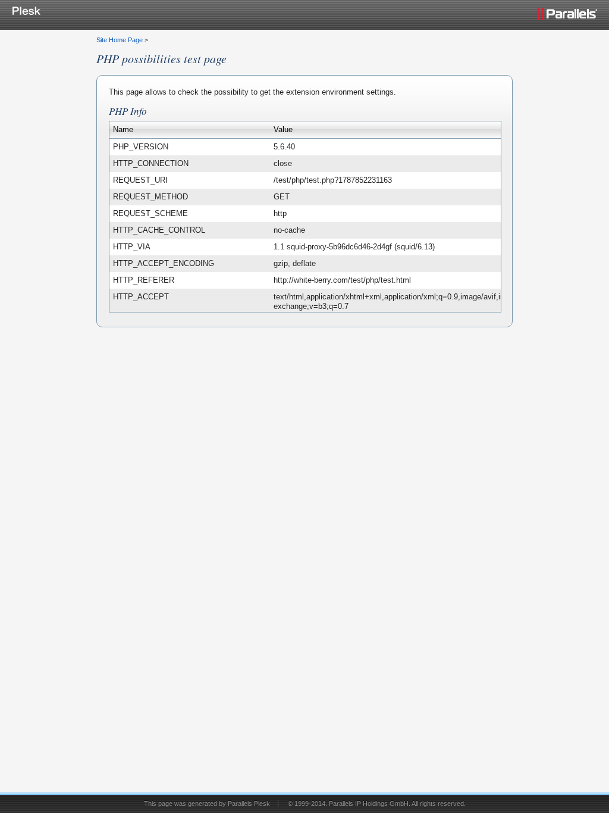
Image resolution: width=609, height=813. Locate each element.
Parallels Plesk (249, 803)
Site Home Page (119, 39)
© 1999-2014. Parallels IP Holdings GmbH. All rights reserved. (377, 803)
